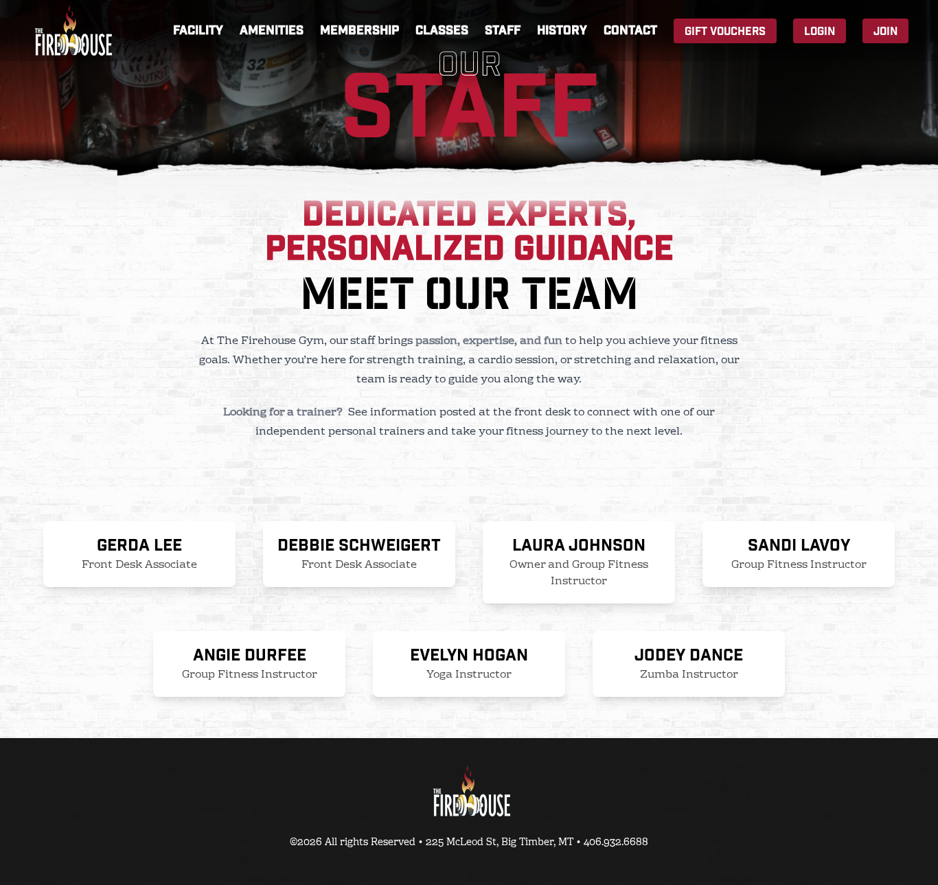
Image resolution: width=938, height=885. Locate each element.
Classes (441, 30)
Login (819, 32)
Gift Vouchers (725, 32)
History (562, 30)
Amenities (272, 30)
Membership (359, 30)
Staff (503, 30)
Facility (198, 30)
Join (885, 32)
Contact (630, 30)
